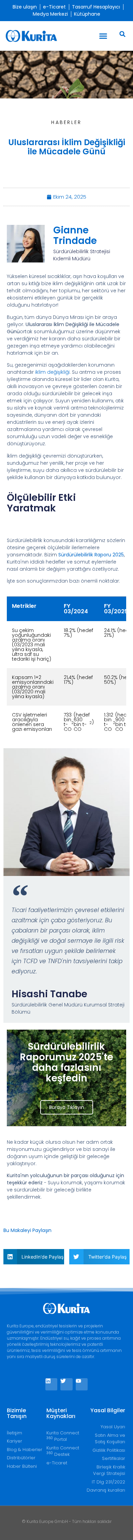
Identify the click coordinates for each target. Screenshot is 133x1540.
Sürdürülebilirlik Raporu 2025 (91, 554)
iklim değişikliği (52, 372)
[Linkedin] (51, 1384)
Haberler (66, 122)
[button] (103, 36)
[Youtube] (82, 1384)
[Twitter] (66, 1384)
